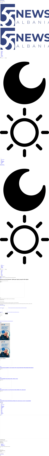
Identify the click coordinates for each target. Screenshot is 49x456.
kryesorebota (2, 413)
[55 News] (2, 164)
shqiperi (2, 412)
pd (1, 409)
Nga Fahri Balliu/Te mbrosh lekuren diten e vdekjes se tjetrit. (9, 378)
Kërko (0, 312)
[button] (1, 402)
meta (1, 163)
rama (1, 160)
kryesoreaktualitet (2, 159)
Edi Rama (2, 162)
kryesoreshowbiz (2, 161)
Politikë (0, 366)
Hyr (4, 276)
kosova (1, 410)
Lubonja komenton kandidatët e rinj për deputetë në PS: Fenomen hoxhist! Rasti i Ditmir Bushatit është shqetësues (16, 367)
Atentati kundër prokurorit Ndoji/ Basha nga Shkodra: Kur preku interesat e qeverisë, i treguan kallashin (15, 400)
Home (0, 277)
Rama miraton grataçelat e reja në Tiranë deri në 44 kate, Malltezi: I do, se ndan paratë (13, 389)
